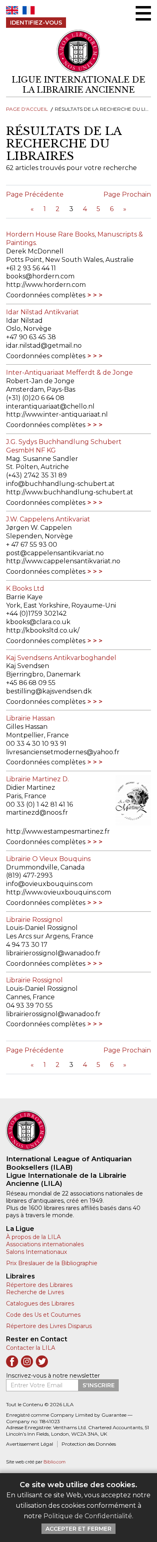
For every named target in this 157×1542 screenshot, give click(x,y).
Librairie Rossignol (34, 920)
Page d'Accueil (27, 109)
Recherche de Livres (35, 1292)
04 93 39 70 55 (29, 1005)
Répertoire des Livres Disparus (49, 1326)
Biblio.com (54, 1462)
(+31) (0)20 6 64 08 (35, 398)
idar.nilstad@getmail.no (44, 345)
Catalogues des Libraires (40, 1303)
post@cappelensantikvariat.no (55, 553)
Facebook (12, 1361)
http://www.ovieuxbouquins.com (58, 892)
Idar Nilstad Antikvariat (42, 312)
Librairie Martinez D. (37, 779)
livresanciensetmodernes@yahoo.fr (63, 752)
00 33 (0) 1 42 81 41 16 (39, 804)
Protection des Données (89, 1444)
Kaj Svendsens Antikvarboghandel (61, 658)
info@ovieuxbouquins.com (49, 884)
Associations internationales (45, 1244)
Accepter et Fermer (78, 1528)
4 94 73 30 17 (27, 944)
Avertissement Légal (29, 1444)
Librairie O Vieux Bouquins (48, 859)
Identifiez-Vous (36, 22)
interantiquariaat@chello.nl (50, 406)
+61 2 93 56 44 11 (31, 268)
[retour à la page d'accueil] (78, 1130)
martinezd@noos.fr (37, 812)
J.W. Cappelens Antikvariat (48, 519)
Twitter (42, 1361)
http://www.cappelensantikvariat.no (63, 561)
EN (12, 10)
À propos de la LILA (33, 1237)
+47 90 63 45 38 (31, 337)
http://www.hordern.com (46, 284)
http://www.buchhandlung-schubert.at (69, 492)
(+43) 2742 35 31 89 (36, 475)
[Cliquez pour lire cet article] (122, 800)
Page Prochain (127, 194)
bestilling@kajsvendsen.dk (49, 691)
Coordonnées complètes (45, 295)
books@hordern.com (40, 276)
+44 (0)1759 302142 (36, 613)
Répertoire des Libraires (39, 1285)
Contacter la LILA (30, 1347)
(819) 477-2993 (29, 875)
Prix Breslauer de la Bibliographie (51, 1263)
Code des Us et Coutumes (43, 1314)
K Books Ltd (25, 588)
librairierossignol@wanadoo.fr (53, 953)
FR (29, 10)
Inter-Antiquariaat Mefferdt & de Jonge (69, 372)
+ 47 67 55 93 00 (31, 544)
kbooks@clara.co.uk (38, 622)
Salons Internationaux (36, 1252)
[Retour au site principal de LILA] (78, 51)
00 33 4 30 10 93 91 (36, 743)
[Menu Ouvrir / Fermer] (143, 13)
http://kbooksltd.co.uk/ (42, 630)
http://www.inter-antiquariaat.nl (57, 414)
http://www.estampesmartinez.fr (58, 831)
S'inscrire (99, 1385)
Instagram (27, 1361)
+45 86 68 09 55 (31, 683)
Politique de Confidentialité (87, 1516)
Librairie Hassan (30, 718)
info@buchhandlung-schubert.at (60, 484)
